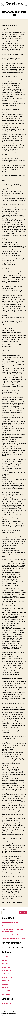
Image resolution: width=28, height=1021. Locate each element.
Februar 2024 (5, 991)
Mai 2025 (4, 960)
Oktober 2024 (5, 974)
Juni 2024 (4, 984)
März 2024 (4, 987)
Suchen (3, 909)
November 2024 (6, 970)
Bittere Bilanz (5, 926)
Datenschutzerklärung (7, 1018)
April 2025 (4, 963)
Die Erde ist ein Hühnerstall (9, 935)
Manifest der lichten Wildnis (9, 922)
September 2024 (6, 977)
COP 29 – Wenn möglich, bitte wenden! (13, 938)
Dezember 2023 (6, 994)
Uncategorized (6, 1003)
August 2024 (5, 980)
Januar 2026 (5, 957)
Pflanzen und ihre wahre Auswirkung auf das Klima (14, 3)
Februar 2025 (5, 967)
